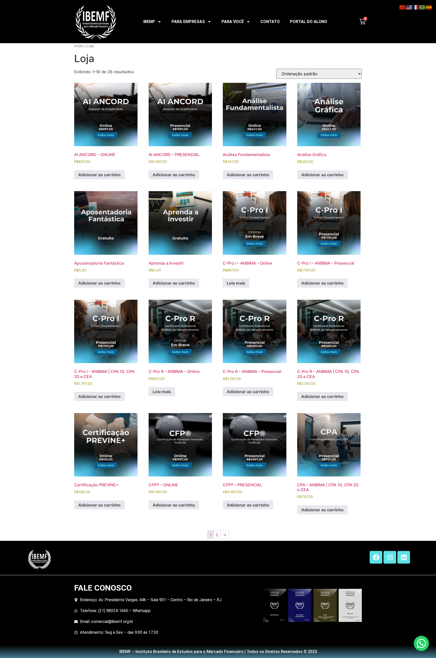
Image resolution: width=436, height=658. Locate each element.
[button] (421, 643)
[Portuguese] (422, 6)
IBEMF (149, 21)
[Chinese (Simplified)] (402, 6)
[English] (409, 6)
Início (78, 46)
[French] (416, 6)
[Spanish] (429, 6)
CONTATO (270, 21)
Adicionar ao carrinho (99, 174)
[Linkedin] (403, 557)
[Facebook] (376, 557)
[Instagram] (390, 557)
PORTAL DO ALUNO (308, 21)
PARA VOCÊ (233, 21)
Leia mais (236, 283)
